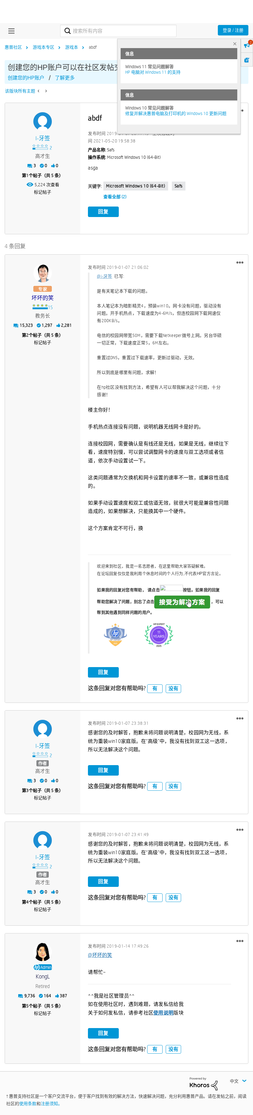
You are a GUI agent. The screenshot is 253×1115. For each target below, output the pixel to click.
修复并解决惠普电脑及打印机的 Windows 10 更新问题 (175, 113)
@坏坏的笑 (100, 955)
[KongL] (42, 952)
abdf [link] (93, 47)
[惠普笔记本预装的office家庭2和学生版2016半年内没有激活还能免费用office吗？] (45, 91)
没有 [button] (173, 688)
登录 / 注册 (233, 30)
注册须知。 (51, 1103)
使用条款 (27, 1103)
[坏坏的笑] (42, 273)
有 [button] (154, 688)
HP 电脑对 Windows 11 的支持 (152, 72)
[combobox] (118, 31)
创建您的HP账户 (26, 77)
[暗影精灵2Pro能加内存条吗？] (39, 91)
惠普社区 (13, 47)
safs (179, 186)
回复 (103, 211)
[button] (239, 262)
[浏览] (10, 31)
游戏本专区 (43, 47)
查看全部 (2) (114, 196)
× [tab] (234, 43)
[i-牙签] (42, 121)
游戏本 (71, 47)
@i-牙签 (104, 276)
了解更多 (65, 77)
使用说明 (163, 1013)
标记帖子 (42, 192)
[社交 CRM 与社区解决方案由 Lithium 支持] (204, 1083)
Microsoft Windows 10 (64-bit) (135, 186)
